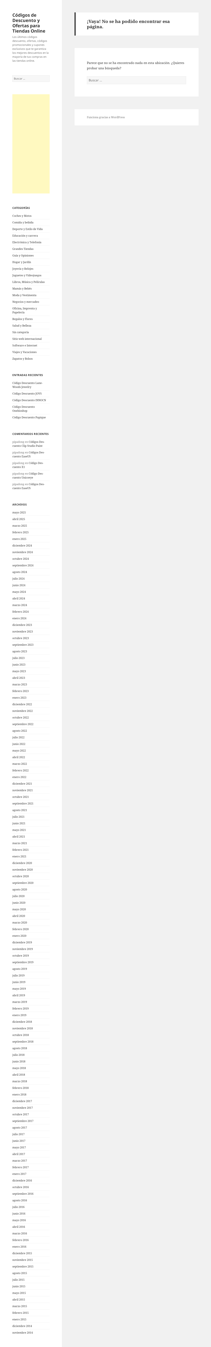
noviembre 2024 (22, 552)
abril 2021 (18, 836)
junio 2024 (18, 585)
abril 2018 (18, 1074)
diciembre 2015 (22, 1253)
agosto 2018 (19, 1048)
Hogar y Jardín (21, 262)
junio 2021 (18, 823)
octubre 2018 (20, 1035)
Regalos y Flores (22, 319)
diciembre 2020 (22, 863)
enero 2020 (19, 936)
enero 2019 (19, 1015)
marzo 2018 (19, 1081)
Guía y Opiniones (23, 255)
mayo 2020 (19, 909)
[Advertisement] (31, 143)
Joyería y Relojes (22, 269)
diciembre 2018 (22, 1022)
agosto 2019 (19, 969)
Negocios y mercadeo (25, 302)
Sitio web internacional (27, 339)
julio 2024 (18, 578)
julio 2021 (18, 817)
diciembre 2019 (22, 942)
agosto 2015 (19, 1273)
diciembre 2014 (22, 1326)
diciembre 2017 (22, 1101)
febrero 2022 (20, 770)
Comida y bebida (22, 222)
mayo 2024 (19, 592)
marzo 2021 (19, 843)
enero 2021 (19, 856)
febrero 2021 (20, 850)
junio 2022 (18, 744)
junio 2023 (18, 664)
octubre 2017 (20, 1114)
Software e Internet (24, 345)
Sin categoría (20, 332)
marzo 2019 (19, 1002)
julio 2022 (18, 737)
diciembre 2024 (22, 545)
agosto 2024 (19, 572)
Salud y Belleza (21, 325)
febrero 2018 (20, 1088)
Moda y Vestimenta (24, 295)
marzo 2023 (19, 684)
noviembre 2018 (22, 1028)
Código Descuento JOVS (27, 393)
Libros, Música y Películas (28, 282)
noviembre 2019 (22, 949)
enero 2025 (19, 539)
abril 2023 (18, 678)
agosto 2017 (19, 1127)
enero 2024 (19, 618)
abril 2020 (18, 916)
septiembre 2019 (22, 962)
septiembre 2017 (22, 1121)
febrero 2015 (20, 1313)
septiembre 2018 (22, 1041)
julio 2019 (18, 975)
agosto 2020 (19, 889)
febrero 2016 (20, 1240)
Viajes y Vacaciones (24, 352)
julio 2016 (18, 1207)
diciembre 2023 (22, 625)
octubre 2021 (20, 797)
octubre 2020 (20, 876)
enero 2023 (19, 697)
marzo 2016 (19, 1233)
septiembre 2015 (22, 1266)
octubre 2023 (20, 638)
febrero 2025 (20, 532)
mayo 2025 (19, 512)
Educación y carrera (25, 235)
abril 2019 (18, 995)
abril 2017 (18, 1154)
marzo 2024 (19, 605)
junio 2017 (18, 1141)
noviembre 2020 (22, 869)
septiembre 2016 (22, 1194)
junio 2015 (18, 1286)
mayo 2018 (19, 1068)
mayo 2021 (19, 830)
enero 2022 (19, 777)
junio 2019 (18, 982)
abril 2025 (18, 519)
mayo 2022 (19, 750)
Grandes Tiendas (22, 249)
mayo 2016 (19, 1220)
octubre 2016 (20, 1187)
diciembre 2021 (22, 783)
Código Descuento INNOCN (29, 400)
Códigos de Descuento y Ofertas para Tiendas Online (28, 23)
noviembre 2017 (22, 1108)
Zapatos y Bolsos (22, 358)
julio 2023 (18, 658)
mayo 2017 (19, 1147)
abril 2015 (18, 1299)
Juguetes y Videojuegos (26, 275)
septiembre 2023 (22, 645)
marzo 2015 (19, 1306)
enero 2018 (19, 1094)
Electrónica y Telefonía (26, 242)
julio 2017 (18, 1134)
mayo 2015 (19, 1293)
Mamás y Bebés (22, 288)
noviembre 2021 (22, 790)
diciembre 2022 (22, 704)
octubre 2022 (20, 717)
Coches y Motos (21, 216)
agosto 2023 (19, 651)
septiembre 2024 (22, 565)
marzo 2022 (19, 764)
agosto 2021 (19, 810)
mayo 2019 (19, 988)
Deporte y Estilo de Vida (27, 229)
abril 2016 (18, 1227)
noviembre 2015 (22, 1260)
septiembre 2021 (22, 803)
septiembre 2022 (22, 724)
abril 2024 (18, 598)
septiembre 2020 (22, 883)
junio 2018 (18, 1061)
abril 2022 (18, 757)
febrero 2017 (20, 1167)
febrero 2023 (20, 691)
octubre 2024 (20, 559)
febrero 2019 (20, 1008)
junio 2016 (18, 1213)
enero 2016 (19, 1246)
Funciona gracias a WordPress (106, 117)
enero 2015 (19, 1319)
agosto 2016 (19, 1200)
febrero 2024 (20, 611)
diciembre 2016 (22, 1180)
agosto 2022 (19, 731)
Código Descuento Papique (29, 417)
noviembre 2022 (22, 711)
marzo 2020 (19, 922)
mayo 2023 (19, 671)
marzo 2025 (19, 525)
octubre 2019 (20, 955)
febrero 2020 (20, 929)
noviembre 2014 (22, 1332)
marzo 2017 (19, 1160)
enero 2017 (19, 1174)
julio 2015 (18, 1280)
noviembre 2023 (22, 631)
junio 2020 (18, 903)
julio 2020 (18, 896)
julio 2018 (18, 1055)
